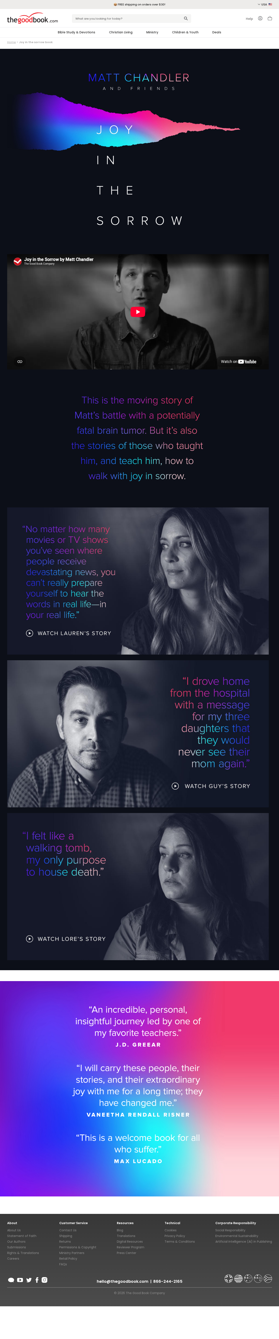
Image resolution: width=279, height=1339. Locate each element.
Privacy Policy (175, 1236)
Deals (216, 32)
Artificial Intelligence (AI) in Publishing (243, 1241)
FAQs (63, 1264)
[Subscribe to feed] (11, 1279)
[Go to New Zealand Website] (258, 1276)
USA (264, 4)
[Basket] (270, 19)
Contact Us (68, 1230)
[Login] (260, 18)
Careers (13, 1258)
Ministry (152, 32)
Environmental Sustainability (236, 1236)
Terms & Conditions (180, 1241)
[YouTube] (20, 1279)
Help (249, 19)
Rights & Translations (23, 1253)
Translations (126, 1236)
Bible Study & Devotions (76, 32)
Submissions (16, 1247)
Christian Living (121, 32)
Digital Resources (130, 1241)
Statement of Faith (21, 1236)
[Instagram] (44, 1279)
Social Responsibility (230, 1230)
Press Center (126, 1253)
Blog (120, 1230)
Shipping (65, 1236)
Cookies (171, 1230)
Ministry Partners (71, 1253)
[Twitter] (28, 1279)
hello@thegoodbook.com (122, 1281)
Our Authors (16, 1241)
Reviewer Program (130, 1247)
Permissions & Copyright (77, 1247)
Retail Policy (68, 1258)
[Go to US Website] (238, 1276)
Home (11, 42)
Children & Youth (185, 32)
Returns (65, 1241)
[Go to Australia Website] (248, 1276)
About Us (14, 1230)
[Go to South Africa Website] (268, 1276)
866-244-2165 (167, 1281)
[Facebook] (36, 1279)
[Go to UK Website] (229, 1276)
